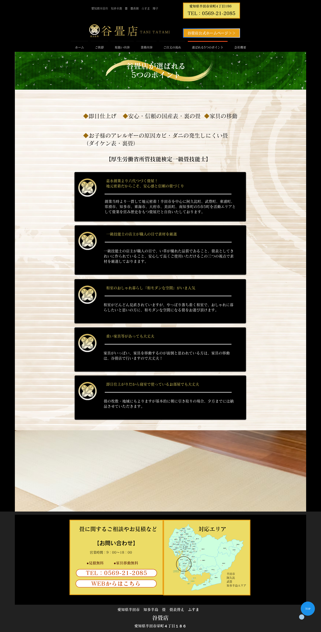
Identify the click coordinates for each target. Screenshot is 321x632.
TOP (307, 608)
